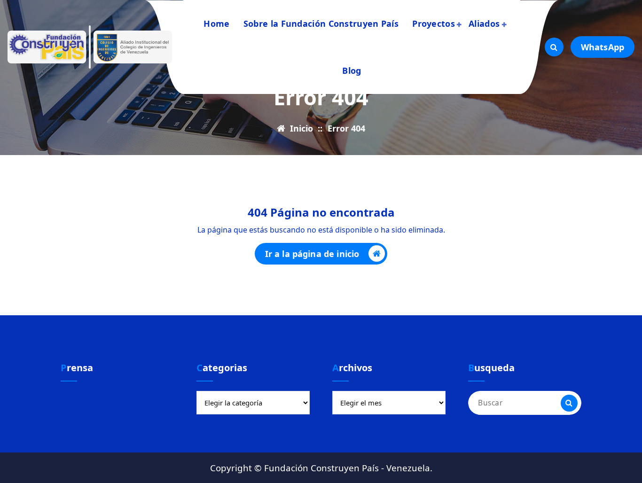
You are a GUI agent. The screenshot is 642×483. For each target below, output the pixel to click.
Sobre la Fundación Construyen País (321, 23)
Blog (351, 70)
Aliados (484, 23)
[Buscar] (569, 403)
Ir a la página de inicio (312, 253)
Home (216, 23)
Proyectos (433, 23)
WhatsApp (602, 47)
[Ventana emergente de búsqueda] (554, 47)
